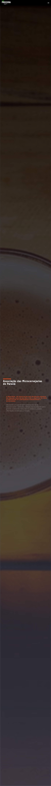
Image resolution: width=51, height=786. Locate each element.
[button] (48, 2)
